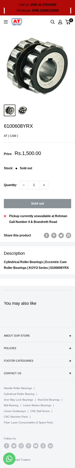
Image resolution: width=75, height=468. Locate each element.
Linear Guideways (15, 411)
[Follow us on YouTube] (35, 446)
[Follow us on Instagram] (21, 446)
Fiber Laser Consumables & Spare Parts (28, 422)
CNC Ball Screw (40, 411)
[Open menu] (6, 21)
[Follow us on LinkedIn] (50, 446)
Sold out (37, 203)
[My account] (60, 22)
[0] (68, 22)
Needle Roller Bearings (18, 388)
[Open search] (53, 22)
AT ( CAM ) (11, 135)
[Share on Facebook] (46, 235)
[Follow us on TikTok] (43, 446)
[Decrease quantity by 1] (24, 185)
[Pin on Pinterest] (54, 235)
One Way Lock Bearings (18, 399)
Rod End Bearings (49, 399)
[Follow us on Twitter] (14, 446)
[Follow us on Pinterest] (28, 446)
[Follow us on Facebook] (6, 446)
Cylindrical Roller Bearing (19, 393)
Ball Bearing (11, 405)
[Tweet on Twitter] (61, 235)
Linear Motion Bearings (37, 405)
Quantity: (10, 185)
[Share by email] (68, 235)
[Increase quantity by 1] (44, 185)
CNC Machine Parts (16, 416)
